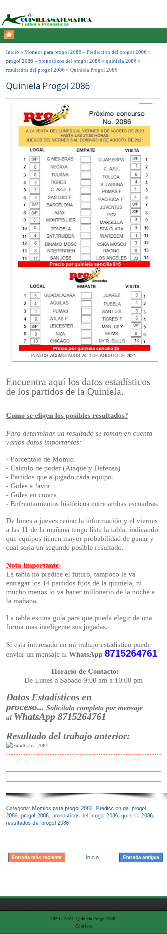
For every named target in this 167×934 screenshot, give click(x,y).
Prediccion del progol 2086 (117, 52)
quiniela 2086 (121, 61)
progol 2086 (19, 61)
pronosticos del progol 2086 (70, 61)
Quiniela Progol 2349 (96, 918)
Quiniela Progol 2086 (48, 86)
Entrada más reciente (37, 857)
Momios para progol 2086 (52, 52)
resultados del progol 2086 (35, 70)
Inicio (12, 52)
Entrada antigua (141, 857)
